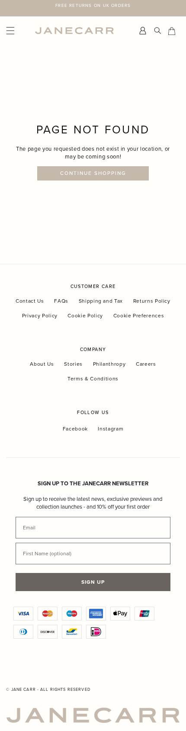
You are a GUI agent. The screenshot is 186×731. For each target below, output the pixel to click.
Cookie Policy (85, 315)
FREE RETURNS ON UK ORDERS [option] (93, 5)
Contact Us (30, 300)
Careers (146, 363)
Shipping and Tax (101, 300)
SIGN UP (93, 581)
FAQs (61, 300)
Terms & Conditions (93, 378)
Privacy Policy (40, 315)
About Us (42, 363)
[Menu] (18, 30)
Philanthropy (109, 363)
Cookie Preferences (138, 315)
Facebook (75, 428)
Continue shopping (93, 173)
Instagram (110, 428)
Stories (73, 363)
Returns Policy (151, 300)
